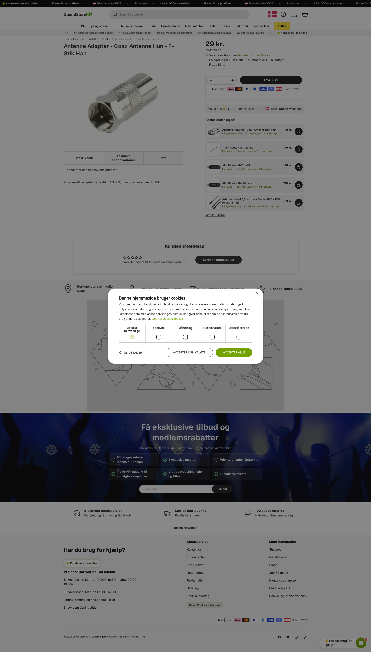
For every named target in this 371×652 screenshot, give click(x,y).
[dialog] (185, 325)
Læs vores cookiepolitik (167, 318)
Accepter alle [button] (234, 352)
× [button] (256, 292)
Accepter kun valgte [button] (189, 352)
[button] (130, 352)
